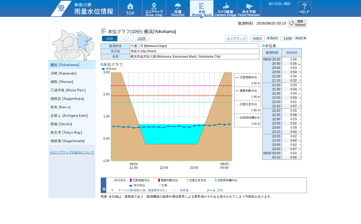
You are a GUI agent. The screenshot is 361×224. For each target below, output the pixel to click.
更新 (297, 23)
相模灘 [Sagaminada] (67, 141)
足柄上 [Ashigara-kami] (69, 116)
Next (300, 38)
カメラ (225, 9)
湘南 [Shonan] (61, 82)
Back (272, 38)
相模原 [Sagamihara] (67, 99)
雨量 (178, 9)
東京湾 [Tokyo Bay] (66, 132)
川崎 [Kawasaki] (63, 73)
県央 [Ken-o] (60, 107)
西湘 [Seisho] (61, 124)
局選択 (257, 38)
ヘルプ (304, 8)
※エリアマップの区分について (72, 152)
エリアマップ (154, 9)
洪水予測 (249, 9)
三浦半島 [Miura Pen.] (68, 90)
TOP (130, 9)
